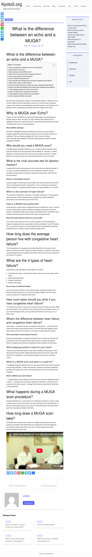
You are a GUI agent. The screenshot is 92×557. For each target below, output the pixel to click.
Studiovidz (49, 554)
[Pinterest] (2, 24)
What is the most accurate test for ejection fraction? (25, 74)
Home (28, 6)
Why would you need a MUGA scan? (20, 72)
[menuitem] (28, 6)
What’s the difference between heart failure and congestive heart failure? (32, 87)
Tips (69, 6)
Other (76, 6)
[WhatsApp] (2, 28)
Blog (54, 6)
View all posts (28, 503)
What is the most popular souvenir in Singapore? (15, 539)
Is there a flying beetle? (46, 524)
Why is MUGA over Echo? (17, 70)
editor (26, 46)
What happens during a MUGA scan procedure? (24, 94)
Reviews (47, 6)
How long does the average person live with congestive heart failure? (30, 81)
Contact (83, 6)
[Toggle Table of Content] (53, 64)
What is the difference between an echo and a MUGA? (25, 67)
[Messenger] (2, 35)
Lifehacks (61, 6)
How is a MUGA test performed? (19, 78)
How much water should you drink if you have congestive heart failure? (31, 85)
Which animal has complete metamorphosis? (47, 539)
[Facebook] (2, 14)
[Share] (2, 39)
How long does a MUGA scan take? (20, 96)
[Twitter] (2, 17)
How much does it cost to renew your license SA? (15, 525)
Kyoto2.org (11, 4)
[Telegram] (2, 32)
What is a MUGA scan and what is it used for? (23, 92)
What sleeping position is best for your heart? (23, 89)
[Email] (2, 21)
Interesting (37, 6)
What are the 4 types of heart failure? (20, 83)
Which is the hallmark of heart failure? (21, 76)
